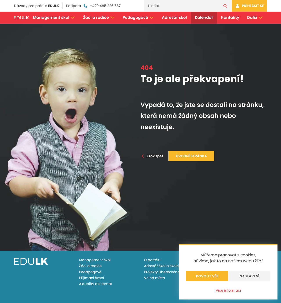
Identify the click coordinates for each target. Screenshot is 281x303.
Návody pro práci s (36, 5)
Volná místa (154, 277)
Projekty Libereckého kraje (166, 272)
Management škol (51, 17)
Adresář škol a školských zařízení (172, 265)
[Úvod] (21, 17)
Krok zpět (155, 156)
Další (252, 17)
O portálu (152, 259)
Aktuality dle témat (95, 283)
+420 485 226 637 (105, 5)
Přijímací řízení (91, 277)
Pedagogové (135, 17)
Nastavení (249, 276)
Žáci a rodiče (96, 17)
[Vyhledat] (225, 6)
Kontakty (230, 17)
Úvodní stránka (191, 156)
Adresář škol (174, 17)
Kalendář (204, 17)
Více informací (228, 290)
